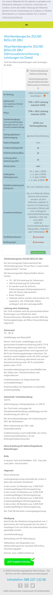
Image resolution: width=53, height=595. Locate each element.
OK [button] (26, 25)
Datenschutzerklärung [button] (12, 17)
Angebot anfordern (38, 252)
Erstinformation (42, 591)
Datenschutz (15, 591)
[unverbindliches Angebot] (20, 561)
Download (39, 237)
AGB (5, 591)
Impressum (28, 591)
